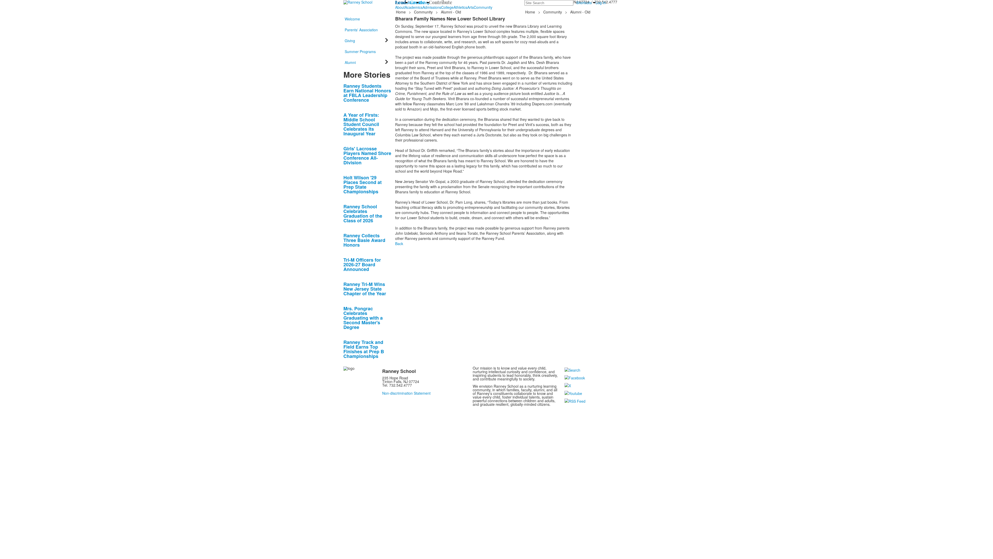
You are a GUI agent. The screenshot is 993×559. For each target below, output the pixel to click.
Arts (470, 7)
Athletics (460, 7)
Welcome (352, 18)
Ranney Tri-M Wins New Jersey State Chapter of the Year (364, 289)
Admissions (432, 7)
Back (399, 243)
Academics (414, 7)
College (447, 7)
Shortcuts (584, 2)
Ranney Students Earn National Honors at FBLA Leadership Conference (367, 93)
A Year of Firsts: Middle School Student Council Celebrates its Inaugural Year (361, 124)
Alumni (413, 2)
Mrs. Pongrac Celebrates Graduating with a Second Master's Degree (363, 317)
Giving (424, 2)
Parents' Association (361, 29)
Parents (401, 2)
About (400, 7)
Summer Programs (360, 51)
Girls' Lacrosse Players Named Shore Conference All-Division (367, 155)
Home (401, 11)
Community (483, 7)
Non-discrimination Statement (406, 393)
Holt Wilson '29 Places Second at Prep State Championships (362, 184)
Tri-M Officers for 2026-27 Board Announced (362, 264)
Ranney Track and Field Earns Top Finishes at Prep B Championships (363, 349)
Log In (601, 2)
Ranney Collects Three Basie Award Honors (364, 240)
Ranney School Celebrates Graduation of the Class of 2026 (362, 213)
